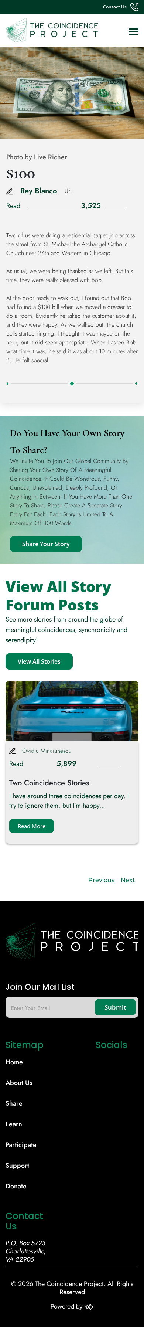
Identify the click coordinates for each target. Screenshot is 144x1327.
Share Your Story (46, 544)
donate (16, 1186)
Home (14, 1062)
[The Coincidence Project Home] (72, 944)
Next (128, 880)
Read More (31, 826)
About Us (19, 1083)
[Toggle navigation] (133, 32)
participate (21, 1145)
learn (14, 1124)
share (14, 1103)
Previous (101, 880)
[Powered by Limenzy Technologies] (72, 1308)
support (17, 1165)
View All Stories (39, 661)
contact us (115, 7)
